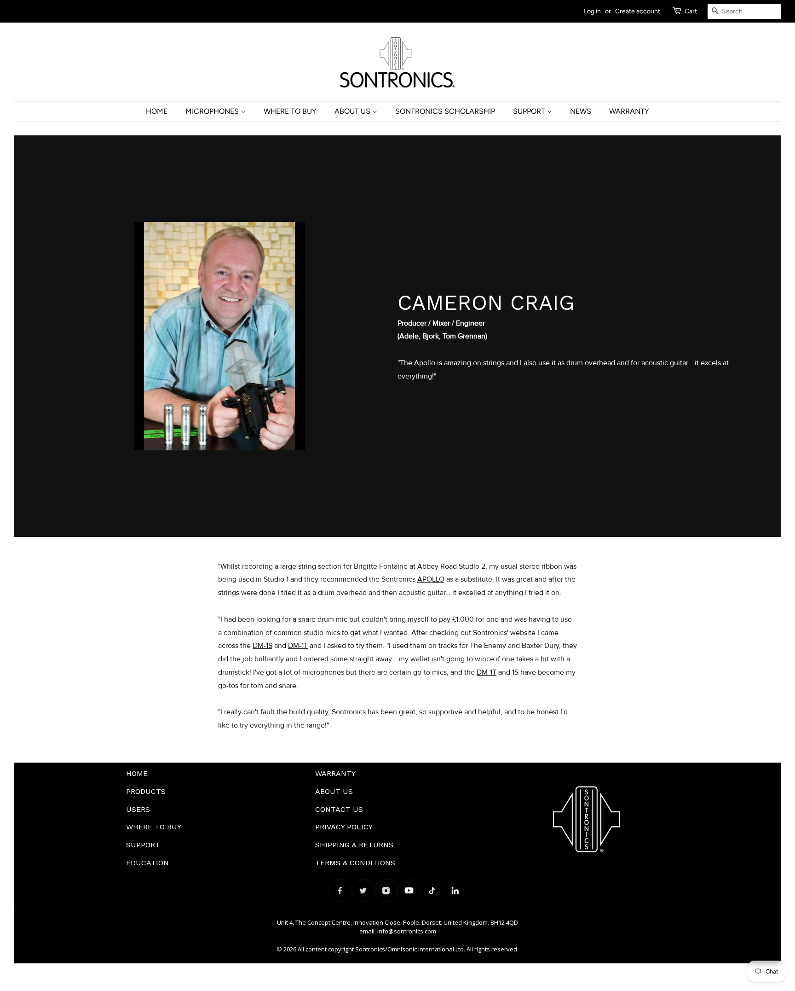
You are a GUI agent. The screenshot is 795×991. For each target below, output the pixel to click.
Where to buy (290, 111)
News (580, 111)
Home (156, 111)
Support (530, 111)
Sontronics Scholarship (445, 111)
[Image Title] (339, 890)
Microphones (213, 111)
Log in (592, 11)
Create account (637, 11)
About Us (353, 111)
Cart (691, 11)
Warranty (629, 111)
